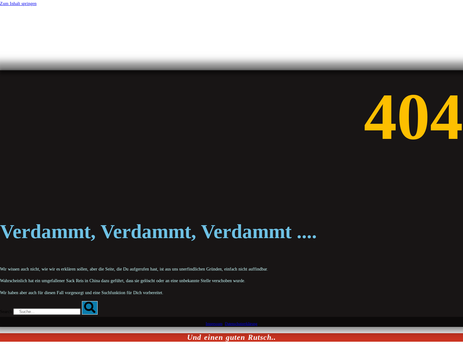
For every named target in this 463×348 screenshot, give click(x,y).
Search (6, 311)
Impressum (214, 324)
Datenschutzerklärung (241, 324)
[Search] (90, 308)
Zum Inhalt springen (18, 3)
